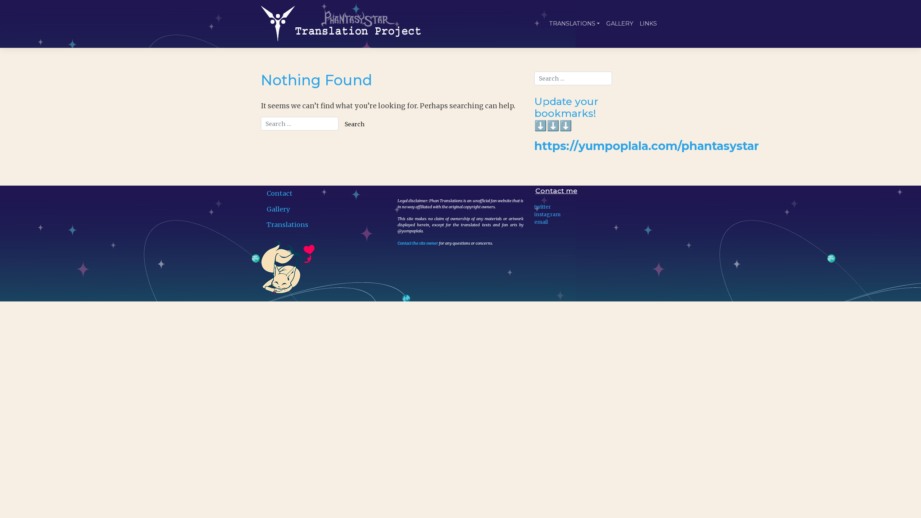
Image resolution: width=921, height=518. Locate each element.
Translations (572, 23)
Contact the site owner (418, 243)
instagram (547, 214)
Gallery (619, 23)
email (541, 222)
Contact (279, 193)
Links (648, 23)
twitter (542, 207)
